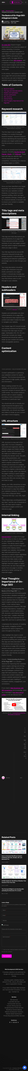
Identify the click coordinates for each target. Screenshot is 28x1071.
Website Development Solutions (14, 1011)
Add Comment (6, 937)
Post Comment (6, 956)
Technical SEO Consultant (12, 989)
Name (4, 910)
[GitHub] (11, 1022)
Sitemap (17, 1069)
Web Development (15, 21)
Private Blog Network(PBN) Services (14, 1015)
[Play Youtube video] (14, 705)
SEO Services (14, 999)
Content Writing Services (14, 1005)
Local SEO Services (14, 1001)
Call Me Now (16, 2)
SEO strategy (18, 60)
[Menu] (25, 2)
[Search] (22, 2)
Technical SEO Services (14, 1003)
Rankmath (14, 309)
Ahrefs (9, 154)
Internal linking (8, 99)
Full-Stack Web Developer (18, 987)
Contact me (15, 991)
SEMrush (18, 154)
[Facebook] (9, 1022)
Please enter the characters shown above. (12, 929)
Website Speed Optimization (14, 1013)
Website (5, 920)
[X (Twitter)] (13, 1022)
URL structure (8, 97)
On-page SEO (6, 45)
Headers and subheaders (11, 93)
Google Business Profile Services (14, 1007)
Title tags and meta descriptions (13, 91)
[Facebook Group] (18, 1022)
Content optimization (10, 95)
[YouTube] (16, 1022)
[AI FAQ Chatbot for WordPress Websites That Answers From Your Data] (14, 872)
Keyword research (9, 89)
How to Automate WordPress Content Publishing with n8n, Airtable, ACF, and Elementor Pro (12, 857)
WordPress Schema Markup (14, 1009)
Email (4, 915)
